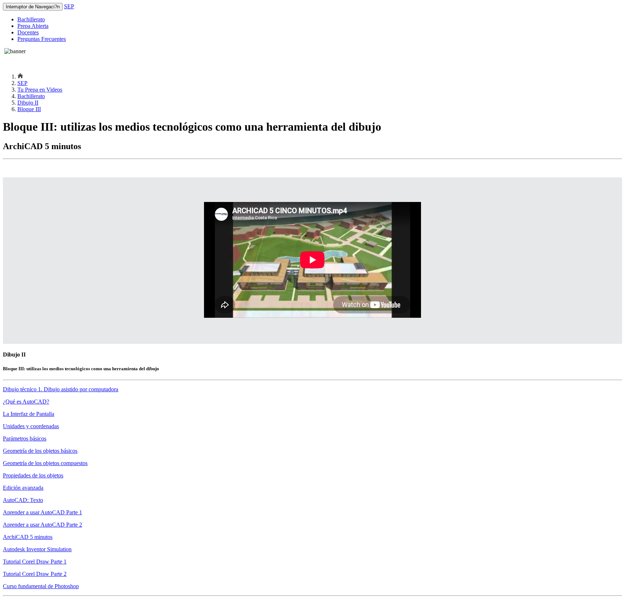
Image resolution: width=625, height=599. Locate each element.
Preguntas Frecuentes (41, 39)
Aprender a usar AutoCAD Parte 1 (42, 512)
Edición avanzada (23, 488)
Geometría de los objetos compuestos (45, 463)
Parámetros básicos (24, 438)
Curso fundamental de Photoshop (41, 586)
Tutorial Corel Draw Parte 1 (35, 561)
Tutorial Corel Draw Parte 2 (35, 574)
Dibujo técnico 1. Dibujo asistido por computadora (60, 389)
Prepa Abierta (32, 26)
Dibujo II (27, 103)
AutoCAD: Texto (23, 500)
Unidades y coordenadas (31, 426)
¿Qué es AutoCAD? (26, 401)
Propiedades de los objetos (33, 475)
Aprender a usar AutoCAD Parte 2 (42, 525)
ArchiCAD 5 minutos (27, 537)
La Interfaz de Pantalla (28, 414)
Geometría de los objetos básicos (40, 451)
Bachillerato (31, 19)
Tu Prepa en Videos (39, 90)
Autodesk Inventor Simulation (37, 549)
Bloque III (29, 109)
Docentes (28, 32)
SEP (69, 6)
